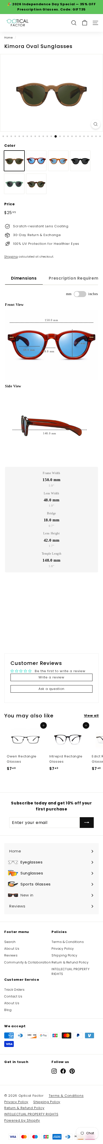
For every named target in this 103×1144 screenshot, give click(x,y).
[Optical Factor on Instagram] (54, 1071)
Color (10, 145)
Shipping (11, 257)
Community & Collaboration (27, 962)
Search (10, 942)
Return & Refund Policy (70, 962)
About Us (11, 948)
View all (91, 715)
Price (9, 204)
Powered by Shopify (22, 1120)
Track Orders (14, 989)
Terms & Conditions (68, 942)
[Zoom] (95, 124)
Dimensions (24, 278)
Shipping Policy (65, 955)
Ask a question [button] (51, 688)
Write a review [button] (51, 677)
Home (8, 38)
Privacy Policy (63, 948)
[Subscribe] (87, 822)
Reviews (11, 955)
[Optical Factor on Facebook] (63, 1071)
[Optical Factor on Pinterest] (72, 1071)
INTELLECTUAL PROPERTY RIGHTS (71, 971)
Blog (8, 1010)
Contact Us (13, 996)
